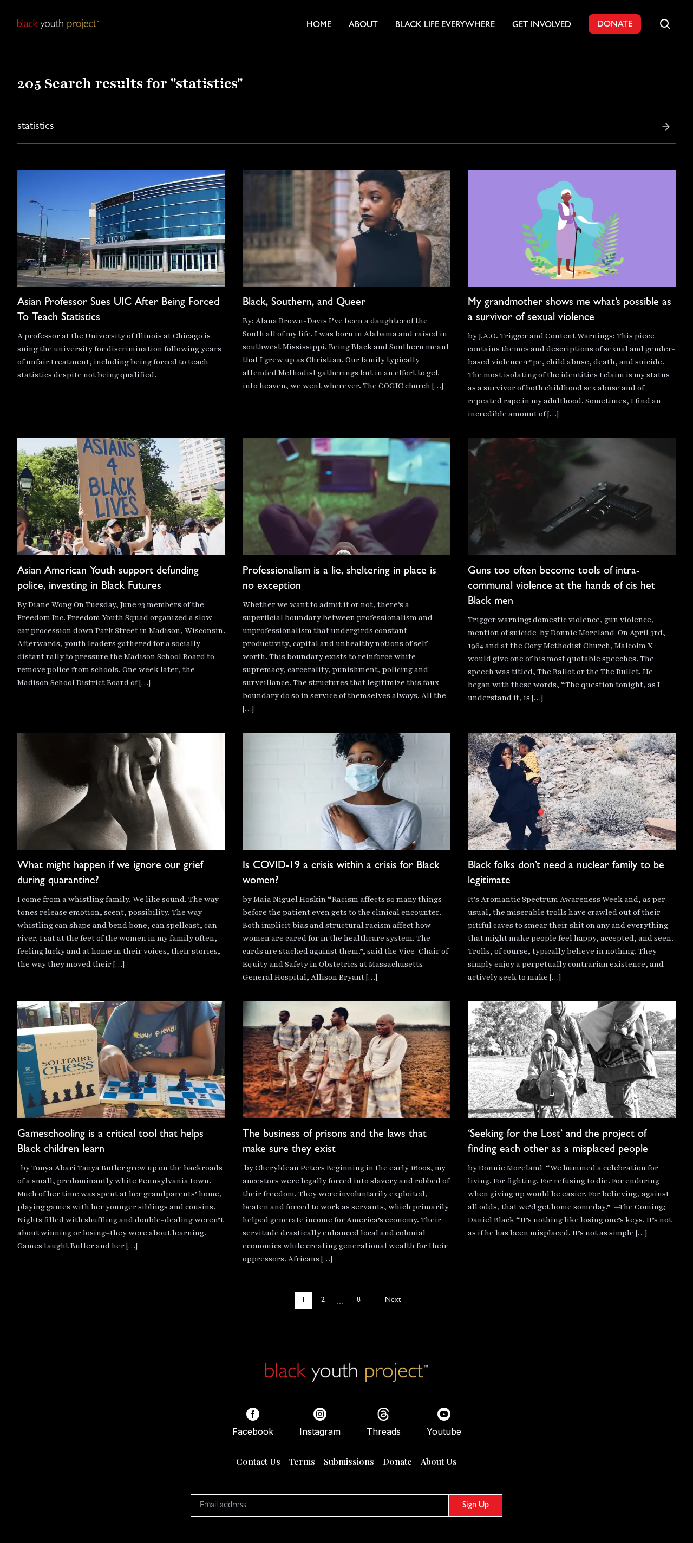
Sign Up (475, 1505)
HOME (318, 25)
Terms (302, 1461)
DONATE (614, 25)
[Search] (666, 126)
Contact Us (258, 1461)
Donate (397, 1461)
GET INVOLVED (541, 25)
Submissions (349, 1461)
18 (357, 1300)
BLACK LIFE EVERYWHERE (445, 25)
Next (393, 1300)
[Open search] (665, 24)
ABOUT (363, 25)
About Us (439, 1461)
